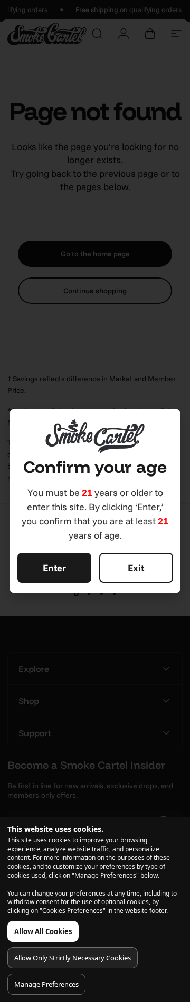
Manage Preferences (46, 984)
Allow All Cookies (43, 931)
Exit (136, 568)
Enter (54, 568)
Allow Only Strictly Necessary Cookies (72, 958)
